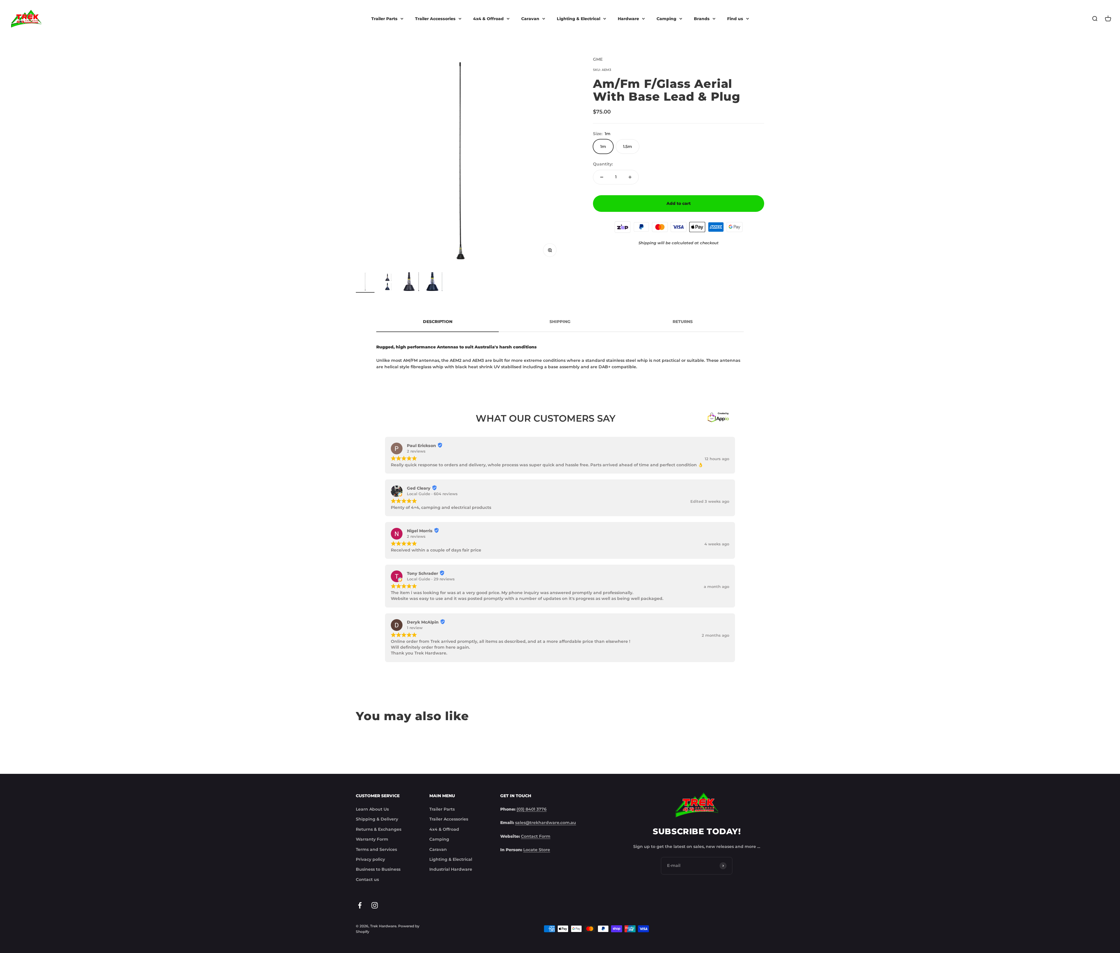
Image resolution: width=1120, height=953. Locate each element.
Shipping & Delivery (377, 819)
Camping (666, 18)
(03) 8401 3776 (532, 809)
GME (598, 59)
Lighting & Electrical (578, 18)
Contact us (367, 879)
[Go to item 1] (365, 282)
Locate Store (536, 849)
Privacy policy (370, 859)
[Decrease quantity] (601, 177)
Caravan (530, 18)
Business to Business (378, 869)
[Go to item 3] (411, 282)
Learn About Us (372, 809)
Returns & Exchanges (378, 829)
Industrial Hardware (450, 869)
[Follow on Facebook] (360, 905)
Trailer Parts (384, 18)
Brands (702, 18)
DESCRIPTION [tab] (437, 321)
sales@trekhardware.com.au (545, 822)
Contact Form (535, 836)
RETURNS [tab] (683, 321)
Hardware (628, 18)
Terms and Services (376, 849)
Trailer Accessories (435, 18)
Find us (735, 18)
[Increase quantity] (630, 177)
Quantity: (603, 164)
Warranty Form (372, 839)
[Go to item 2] (388, 283)
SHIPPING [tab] (560, 321)
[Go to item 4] (435, 282)
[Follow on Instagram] (375, 905)
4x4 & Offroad (488, 18)
